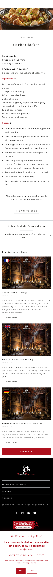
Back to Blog (28, 211)
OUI (20, 571)
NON (32, 571)
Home (22, 37)
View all (26, 451)
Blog (29, 37)
